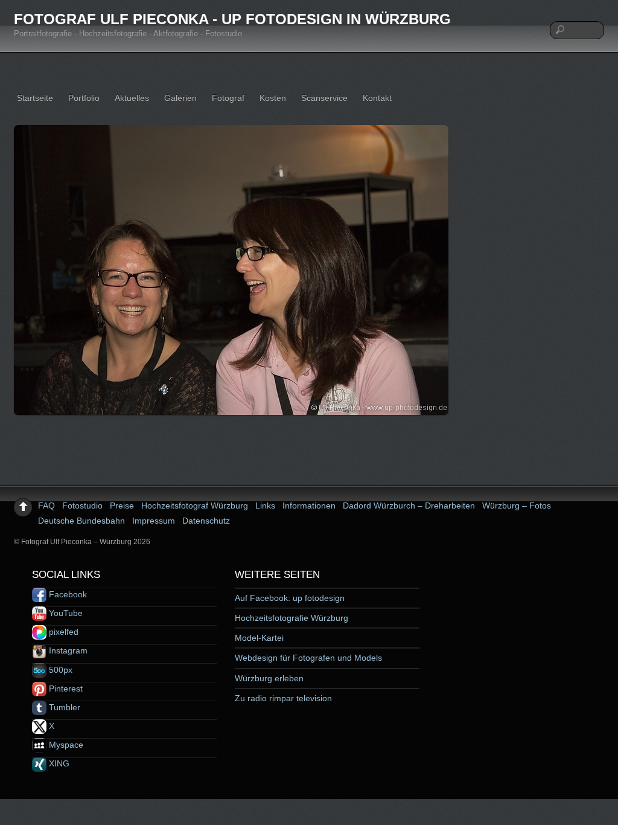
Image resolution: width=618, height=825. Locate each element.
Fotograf (228, 98)
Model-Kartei (259, 638)
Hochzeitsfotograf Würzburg (194, 505)
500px (59, 670)
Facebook (66, 594)
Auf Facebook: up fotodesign (290, 598)
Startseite (35, 98)
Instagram (67, 650)
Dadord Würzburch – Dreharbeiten (409, 505)
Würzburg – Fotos (516, 505)
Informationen (309, 505)
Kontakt (377, 98)
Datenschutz (206, 520)
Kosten (273, 98)
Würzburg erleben (269, 678)
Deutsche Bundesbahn (81, 520)
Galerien (180, 98)
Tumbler (63, 707)
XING (57, 763)
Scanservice (324, 98)
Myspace (64, 745)
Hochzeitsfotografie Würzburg (291, 618)
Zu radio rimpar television (283, 698)
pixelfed (62, 632)
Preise (122, 505)
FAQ (46, 505)
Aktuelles (132, 98)
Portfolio (84, 98)
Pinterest (64, 688)
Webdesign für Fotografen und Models (308, 658)
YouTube (64, 613)
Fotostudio (82, 505)
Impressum (153, 520)
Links (265, 505)
